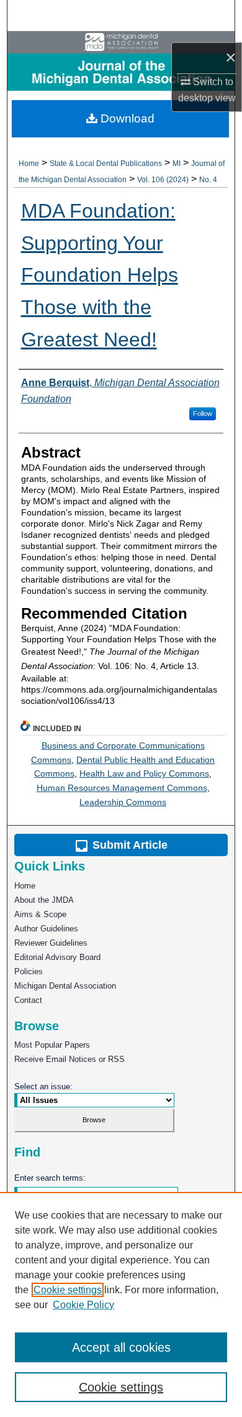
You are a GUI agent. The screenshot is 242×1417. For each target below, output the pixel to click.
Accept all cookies (121, 1347)
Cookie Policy (83, 1304)
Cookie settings (68, 1290)
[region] (121, 1304)
